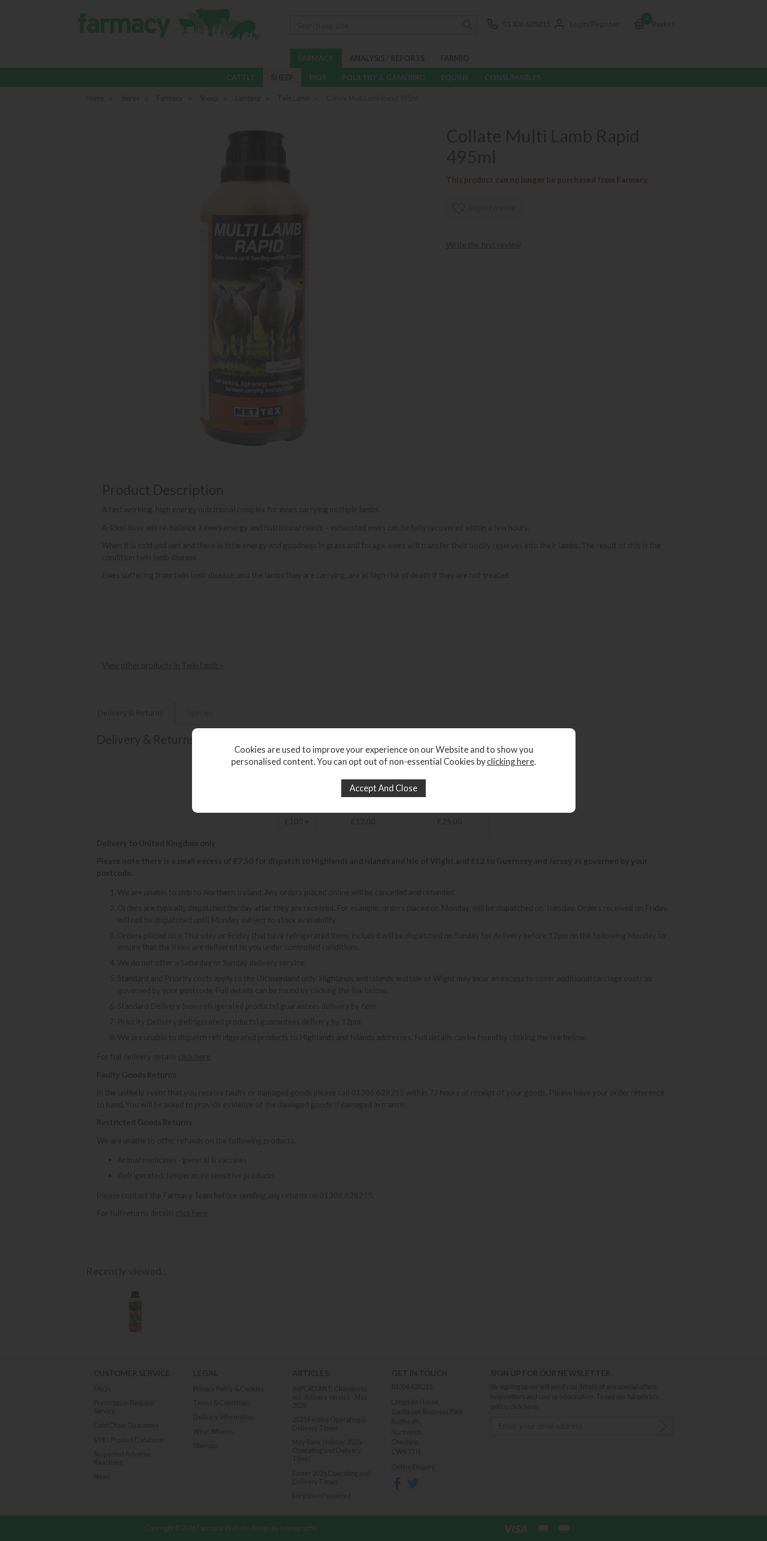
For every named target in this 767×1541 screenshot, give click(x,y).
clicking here (510, 761)
